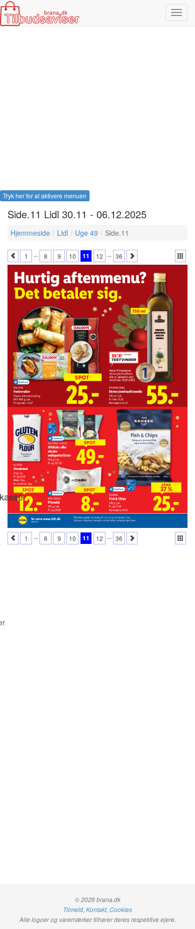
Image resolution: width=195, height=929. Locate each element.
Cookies (121, 910)
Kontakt (96, 910)
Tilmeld (73, 910)
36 (119, 256)
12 (99, 256)
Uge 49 (86, 233)
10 (72, 256)
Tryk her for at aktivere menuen (44, 195)
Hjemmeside (30, 233)
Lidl (62, 233)
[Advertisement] (97, 111)
